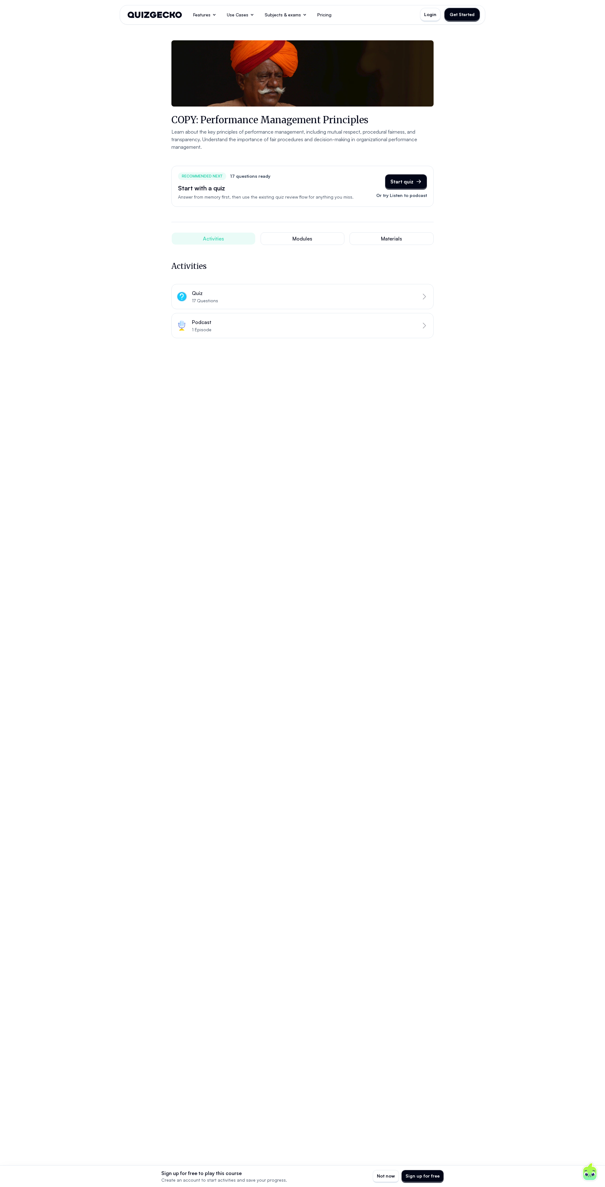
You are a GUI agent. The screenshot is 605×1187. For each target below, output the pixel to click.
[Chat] (590, 1172)
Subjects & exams (283, 14)
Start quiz (401, 181)
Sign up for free (423, 1175)
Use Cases (237, 14)
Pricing (324, 14)
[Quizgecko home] (155, 15)
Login (430, 14)
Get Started (462, 14)
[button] (302, 296)
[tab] (213, 238)
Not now (386, 1175)
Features (201, 14)
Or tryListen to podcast (401, 195)
